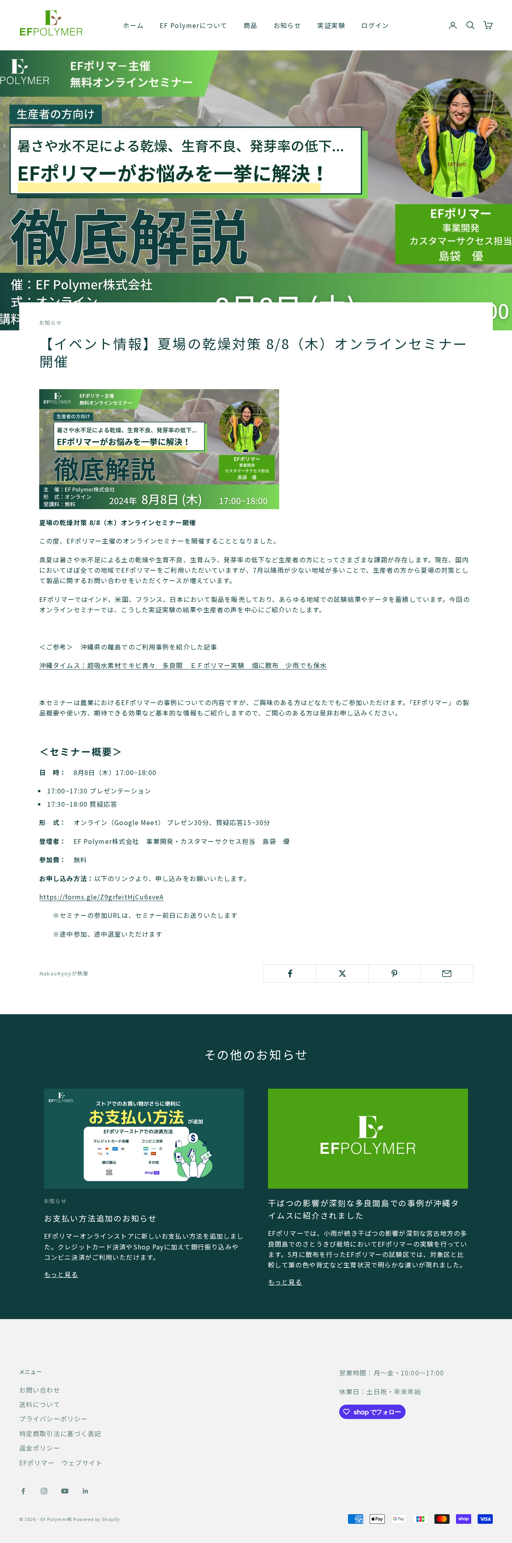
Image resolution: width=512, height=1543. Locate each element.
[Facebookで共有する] (290, 973)
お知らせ (288, 25)
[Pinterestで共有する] (395, 973)
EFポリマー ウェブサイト (61, 1462)
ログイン (375, 25)
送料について (39, 1404)
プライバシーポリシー (53, 1418)
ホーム (133, 25)
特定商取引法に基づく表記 (60, 1433)
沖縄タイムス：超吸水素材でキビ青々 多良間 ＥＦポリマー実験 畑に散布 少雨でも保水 (183, 665)
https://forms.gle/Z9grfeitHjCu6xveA (101, 896)
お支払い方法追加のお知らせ (100, 1218)
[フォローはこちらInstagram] (44, 1491)
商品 (251, 25)
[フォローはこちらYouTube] (65, 1491)
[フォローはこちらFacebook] (23, 1491)
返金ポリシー (39, 1448)
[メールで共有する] (447, 973)
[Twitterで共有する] (342, 973)
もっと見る (61, 1274)
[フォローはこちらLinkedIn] (86, 1491)
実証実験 (331, 25)
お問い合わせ (39, 1390)
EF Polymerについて (193, 25)
